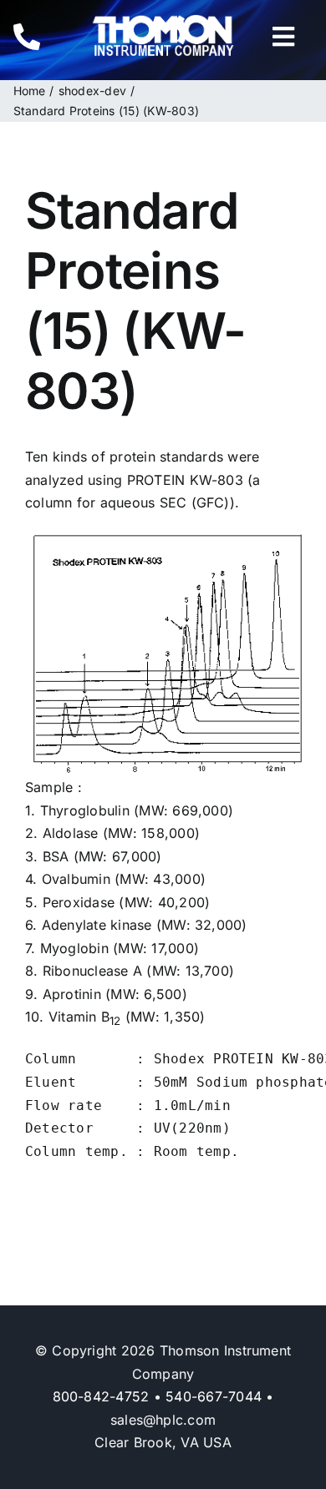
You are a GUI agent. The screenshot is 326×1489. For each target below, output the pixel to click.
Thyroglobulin (85, 810)
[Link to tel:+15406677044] (39, 36)
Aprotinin (72, 994)
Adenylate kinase (97, 924)
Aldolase (71, 833)
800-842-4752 (101, 1396)
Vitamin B (84, 1016)
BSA (56, 856)
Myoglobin (74, 948)
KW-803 (216, 480)
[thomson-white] (163, 21)
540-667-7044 (214, 1396)
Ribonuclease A (92, 970)
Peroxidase (79, 902)
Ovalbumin (76, 879)
